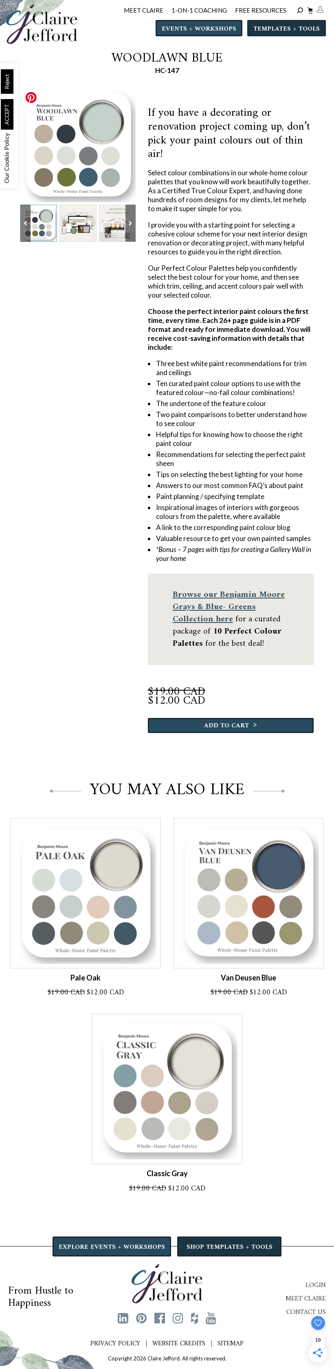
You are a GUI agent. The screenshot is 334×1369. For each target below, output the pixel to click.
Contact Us (306, 1312)
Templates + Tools (286, 29)
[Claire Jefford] (167, 1282)
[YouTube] (211, 1317)
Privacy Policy (115, 1343)
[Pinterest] (141, 1317)
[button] (130, 223)
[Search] (301, 11)
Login (315, 1285)
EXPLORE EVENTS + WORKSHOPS (112, 1247)
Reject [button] (7, 81)
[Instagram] (178, 1317)
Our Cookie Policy (6, 158)
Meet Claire (306, 1299)
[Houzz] (194, 1317)
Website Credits (178, 1343)
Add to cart (230, 725)
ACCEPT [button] (7, 114)
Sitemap (231, 1343)
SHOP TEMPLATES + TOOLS (229, 1247)
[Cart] (308, 11)
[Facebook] (159, 1317)
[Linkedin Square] (123, 1317)
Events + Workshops (199, 29)
